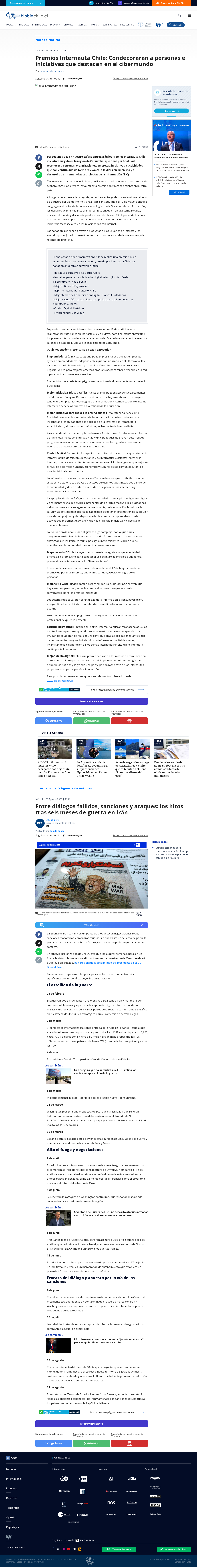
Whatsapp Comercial (121, 1549)
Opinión (95, 24)
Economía (55, 24)
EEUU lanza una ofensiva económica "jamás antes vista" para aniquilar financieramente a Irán (109, 1341)
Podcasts (11, 24)
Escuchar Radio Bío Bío (172, 3)
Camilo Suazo (57, 830)
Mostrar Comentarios (91, 701)
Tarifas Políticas (14, 1547)
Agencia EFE (52, 819)
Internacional (39, 24)
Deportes (68, 24)
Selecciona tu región (21, 3)
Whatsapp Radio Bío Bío (176, 1549)
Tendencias (81, 24)
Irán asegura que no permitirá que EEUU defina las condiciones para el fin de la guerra (105, 1071)
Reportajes (12, 1527)
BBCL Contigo (127, 24)
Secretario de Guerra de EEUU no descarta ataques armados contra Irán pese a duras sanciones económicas (111, 1213)
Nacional (24, 24)
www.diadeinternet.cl (60, 680)
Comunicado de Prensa (52, 71)
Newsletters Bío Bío (104, 3)
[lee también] (59, 1076)
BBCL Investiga (110, 24)
